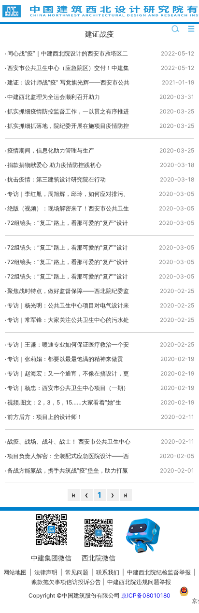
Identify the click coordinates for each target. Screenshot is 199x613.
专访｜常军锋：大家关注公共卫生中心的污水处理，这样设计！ (68, 321)
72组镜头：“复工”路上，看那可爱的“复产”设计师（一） (67, 278)
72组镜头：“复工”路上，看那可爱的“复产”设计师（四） (67, 224)
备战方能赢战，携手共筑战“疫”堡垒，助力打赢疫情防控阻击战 (67, 472)
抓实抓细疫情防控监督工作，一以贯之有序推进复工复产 (68, 113)
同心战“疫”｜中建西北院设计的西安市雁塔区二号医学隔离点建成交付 (67, 55)
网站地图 (15, 572)
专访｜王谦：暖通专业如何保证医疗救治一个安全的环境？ (68, 346)
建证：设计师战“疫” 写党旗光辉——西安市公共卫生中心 (68, 84)
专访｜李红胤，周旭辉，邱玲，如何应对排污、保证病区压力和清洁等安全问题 (68, 195)
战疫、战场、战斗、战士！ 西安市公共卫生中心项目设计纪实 (68, 443)
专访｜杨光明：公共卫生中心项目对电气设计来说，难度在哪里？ (68, 307)
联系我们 (107, 572)
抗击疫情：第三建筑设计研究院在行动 (56, 179)
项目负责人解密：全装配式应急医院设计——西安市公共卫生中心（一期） (68, 457)
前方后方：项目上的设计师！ (45, 416)
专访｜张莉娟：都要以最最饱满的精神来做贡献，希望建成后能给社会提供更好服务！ (65, 360)
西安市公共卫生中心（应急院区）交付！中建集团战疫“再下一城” (68, 69)
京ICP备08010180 (146, 595)
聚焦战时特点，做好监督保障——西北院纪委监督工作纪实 (68, 292)
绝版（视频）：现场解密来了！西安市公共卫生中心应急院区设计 (68, 210)
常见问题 (76, 572)
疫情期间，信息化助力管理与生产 (50, 150)
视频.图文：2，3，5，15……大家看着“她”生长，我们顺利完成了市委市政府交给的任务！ (65, 404)
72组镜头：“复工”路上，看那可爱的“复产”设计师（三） (67, 249)
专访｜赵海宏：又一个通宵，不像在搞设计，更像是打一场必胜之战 (68, 375)
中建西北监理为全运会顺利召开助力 (53, 96)
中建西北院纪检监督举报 (159, 572)
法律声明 (45, 572)
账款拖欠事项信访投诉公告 (66, 581)
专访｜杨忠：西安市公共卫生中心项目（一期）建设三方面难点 (68, 389)
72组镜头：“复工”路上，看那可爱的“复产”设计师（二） (67, 263)
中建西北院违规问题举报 (139, 581)
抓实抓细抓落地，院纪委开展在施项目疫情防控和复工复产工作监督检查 (68, 127)
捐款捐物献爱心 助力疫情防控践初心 (54, 164)
